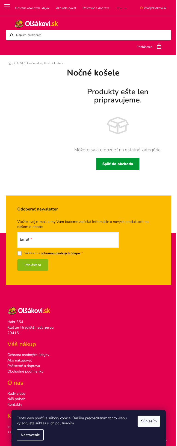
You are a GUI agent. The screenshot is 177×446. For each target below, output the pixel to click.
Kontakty (14, 404)
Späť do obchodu (117, 163)
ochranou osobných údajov (60, 253)
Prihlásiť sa (33, 265)
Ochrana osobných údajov (32, 8)
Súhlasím (149, 421)
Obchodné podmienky (25, 371)
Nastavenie (30, 434)
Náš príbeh (16, 399)
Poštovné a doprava (96, 8)
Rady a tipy (16, 393)
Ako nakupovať (66, 8)
